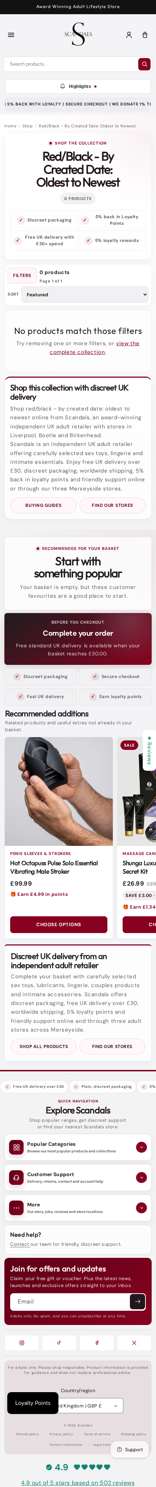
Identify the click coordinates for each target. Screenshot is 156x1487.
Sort (13, 294)
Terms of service (97, 1434)
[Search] (144, 64)
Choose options (58, 924)
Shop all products (44, 1046)
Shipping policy (133, 1434)
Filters (22, 275)
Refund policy (27, 1434)
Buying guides (43, 505)
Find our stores (112, 505)
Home (10, 125)
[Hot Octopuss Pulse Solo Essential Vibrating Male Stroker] (59, 791)
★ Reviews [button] (149, 750)
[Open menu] (11, 35)
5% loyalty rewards (117, 240)
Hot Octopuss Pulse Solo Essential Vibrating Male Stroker (54, 867)
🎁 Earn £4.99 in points (39, 894)
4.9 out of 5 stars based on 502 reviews (78, 1483)
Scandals (85, 1426)
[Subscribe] (137, 1301)
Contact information (66, 1445)
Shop (27, 125)
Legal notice (103, 1445)
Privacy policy (61, 1434)
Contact (20, 1244)
